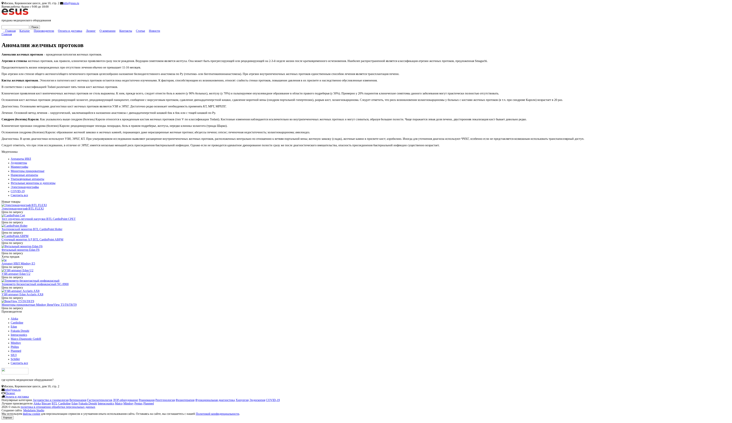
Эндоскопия (257, 400)
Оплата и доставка (70, 30)
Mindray (16, 342)
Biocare (46, 403)
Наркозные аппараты (24, 175)
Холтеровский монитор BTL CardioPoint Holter (32, 229)
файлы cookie (31, 413)
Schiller (15, 359)
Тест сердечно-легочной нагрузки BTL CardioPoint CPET (39, 218)
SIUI (14, 355)
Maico (119, 403)
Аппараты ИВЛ (21, 158)
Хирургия (242, 400)
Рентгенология (165, 400)
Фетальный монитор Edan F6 (20, 249)
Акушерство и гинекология (51, 400)
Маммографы (19, 166)
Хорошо (7, 417)
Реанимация (147, 400)
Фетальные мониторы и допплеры (33, 183)
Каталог (24, 30)
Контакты (125, 30)
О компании (108, 30)
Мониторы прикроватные (27, 171)
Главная (10, 30)
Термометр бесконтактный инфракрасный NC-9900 (35, 284)
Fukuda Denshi (20, 330)
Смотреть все (19, 195)
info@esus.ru (71, 3)
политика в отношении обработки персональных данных (58, 407)
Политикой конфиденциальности (217, 413)
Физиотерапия (185, 400)
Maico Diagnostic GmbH (26, 338)
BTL (54, 403)
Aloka (14, 318)
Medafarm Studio (33, 410)
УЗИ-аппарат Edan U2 (16, 273)
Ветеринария (77, 400)
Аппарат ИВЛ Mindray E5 (18, 263)
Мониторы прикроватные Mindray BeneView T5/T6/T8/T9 (39, 304)
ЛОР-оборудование (125, 400)
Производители (44, 30)
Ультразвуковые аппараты (27, 179)
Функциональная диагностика (215, 400)
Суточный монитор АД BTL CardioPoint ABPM (32, 239)
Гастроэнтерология (99, 400)
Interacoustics (19, 334)
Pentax (138, 403)
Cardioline (17, 322)
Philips (15, 346)
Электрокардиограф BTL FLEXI (23, 208)
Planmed (16, 350)
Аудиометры (19, 162)
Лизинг (91, 30)
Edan (14, 326)
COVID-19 (18, 191)
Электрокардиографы (25, 187)
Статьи (140, 30)
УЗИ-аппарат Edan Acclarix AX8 (22, 294)
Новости (154, 30)
